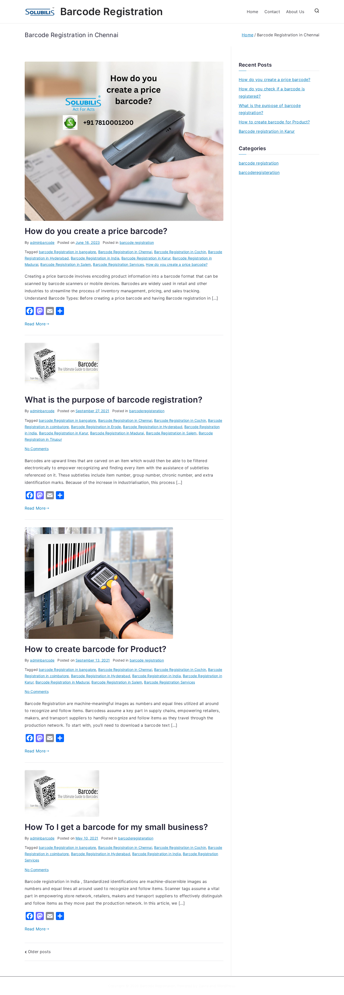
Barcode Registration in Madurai (117, 433)
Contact (272, 11)
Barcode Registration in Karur (145, 258)
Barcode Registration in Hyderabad (152, 427)
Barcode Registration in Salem (65, 264)
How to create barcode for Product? (95, 649)
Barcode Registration (111, 11)
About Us (295, 11)
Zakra (204, 986)
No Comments (37, 449)
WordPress (226, 986)
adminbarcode (42, 242)
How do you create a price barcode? (96, 231)
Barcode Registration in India (95, 258)
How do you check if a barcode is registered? (272, 92)
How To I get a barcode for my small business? (116, 827)
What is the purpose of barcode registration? (113, 400)
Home (252, 11)
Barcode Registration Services (118, 264)
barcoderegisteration (146, 411)
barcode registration (137, 242)
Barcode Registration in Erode (96, 427)
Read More (35, 323)
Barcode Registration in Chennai (125, 252)
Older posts (39, 951)
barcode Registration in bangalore (67, 252)
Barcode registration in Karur (267, 131)
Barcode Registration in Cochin (180, 252)
